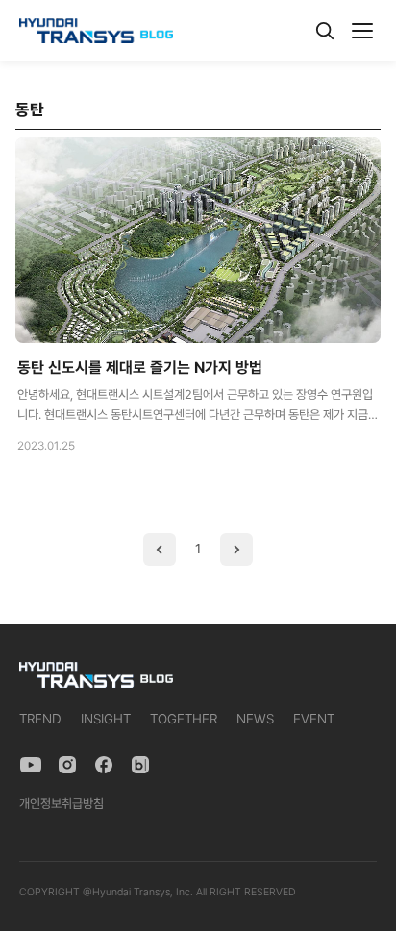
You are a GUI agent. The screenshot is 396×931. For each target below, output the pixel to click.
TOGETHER (183, 718)
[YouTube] (30, 764)
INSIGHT (106, 718)
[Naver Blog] (140, 764)
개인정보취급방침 (61, 803)
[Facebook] (103, 764)
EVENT (313, 718)
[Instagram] (67, 764)
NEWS (255, 718)
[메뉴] (362, 30)
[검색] (324, 30)
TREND (40, 718)
